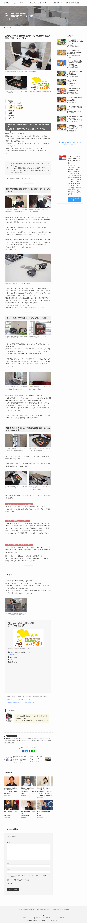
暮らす (7, 19)
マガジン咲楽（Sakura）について (50, 918)
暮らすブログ (13, 19)
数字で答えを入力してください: (22, 880)
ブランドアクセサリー (10, 742)
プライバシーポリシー (28, 918)
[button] (81, 3)
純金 (38, 740)
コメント (9, 842)
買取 (17, 738)
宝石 (6, 740)
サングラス (21, 738)
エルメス (28, 740)
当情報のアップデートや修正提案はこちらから (18, 699)
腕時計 (13, 740)
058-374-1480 (14, 654)
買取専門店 (28, 738)
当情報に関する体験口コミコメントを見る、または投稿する (21, 702)
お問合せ (37, 918)
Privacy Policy (50, 909)
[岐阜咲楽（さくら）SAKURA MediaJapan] (10, 2)
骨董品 (49, 740)
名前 (8, 863)
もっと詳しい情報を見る (74, 199)
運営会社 (62, 918)
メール (8, 869)
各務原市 (8, 738)
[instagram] (43, 915)
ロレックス (42, 738)
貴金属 (9, 740)
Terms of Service (61, 909)
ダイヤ (48, 738)
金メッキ (34, 740)
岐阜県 (13, 738)
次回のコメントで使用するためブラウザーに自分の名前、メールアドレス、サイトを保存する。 (29, 876)
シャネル (23, 740)
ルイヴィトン (43, 740)
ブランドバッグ (35, 738)
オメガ (18, 740)
